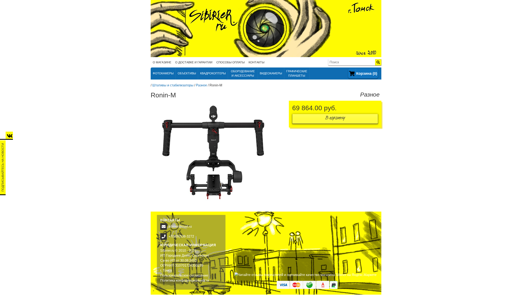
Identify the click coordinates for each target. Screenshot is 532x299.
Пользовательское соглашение (184, 275)
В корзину (335, 119)
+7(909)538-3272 (181, 236)
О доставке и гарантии (193, 62)
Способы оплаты (230, 62)
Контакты (256, 62)
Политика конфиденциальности (184, 280)
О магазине (162, 62)
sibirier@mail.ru (180, 226)
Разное (201, 85)
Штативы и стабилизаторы (172, 85)
